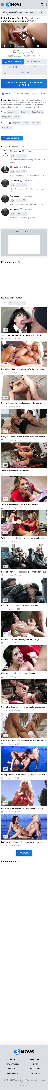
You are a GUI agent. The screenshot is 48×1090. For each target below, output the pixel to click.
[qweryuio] (5, 154)
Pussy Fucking (37, 112)
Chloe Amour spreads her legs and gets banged (20, 639)
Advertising (35, 1068)
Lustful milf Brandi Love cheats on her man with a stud (23, 741)
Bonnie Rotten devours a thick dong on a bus (19, 606)
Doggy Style (6, 117)
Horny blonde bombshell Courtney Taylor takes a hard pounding (24, 369)
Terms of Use (35, 1059)
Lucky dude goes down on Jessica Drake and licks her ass (24, 437)
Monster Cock (13, 112)
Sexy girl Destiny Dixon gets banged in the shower (21, 403)
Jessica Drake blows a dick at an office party (19, 504)
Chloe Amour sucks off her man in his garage (19, 673)
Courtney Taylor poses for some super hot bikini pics (22, 808)
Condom (17, 117)
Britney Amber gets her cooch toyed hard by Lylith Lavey (24, 775)
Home (12, 1059)
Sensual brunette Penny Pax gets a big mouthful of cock (24, 335)
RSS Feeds (12, 1068)
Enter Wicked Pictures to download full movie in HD (24, 83)
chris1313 (17, 167)
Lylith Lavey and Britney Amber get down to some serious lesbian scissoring (24, 842)
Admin (7, 93)
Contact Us (12, 1073)
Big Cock (16, 123)
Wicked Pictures (22, 93)
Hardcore (26, 123)
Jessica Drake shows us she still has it (17, 470)
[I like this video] (14, 52)
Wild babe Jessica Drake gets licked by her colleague (22, 538)
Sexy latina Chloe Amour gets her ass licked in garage (23, 707)
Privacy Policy (12, 1064)
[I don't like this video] (32, 52)
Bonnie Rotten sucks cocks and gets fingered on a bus (23, 572)
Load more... (24, 853)
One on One (25, 112)
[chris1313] (5, 169)
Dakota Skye (39, 93)
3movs (28, 1085)
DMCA (35, 1064)
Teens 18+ (36, 123)
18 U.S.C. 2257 (35, 1073)
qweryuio (17, 151)
